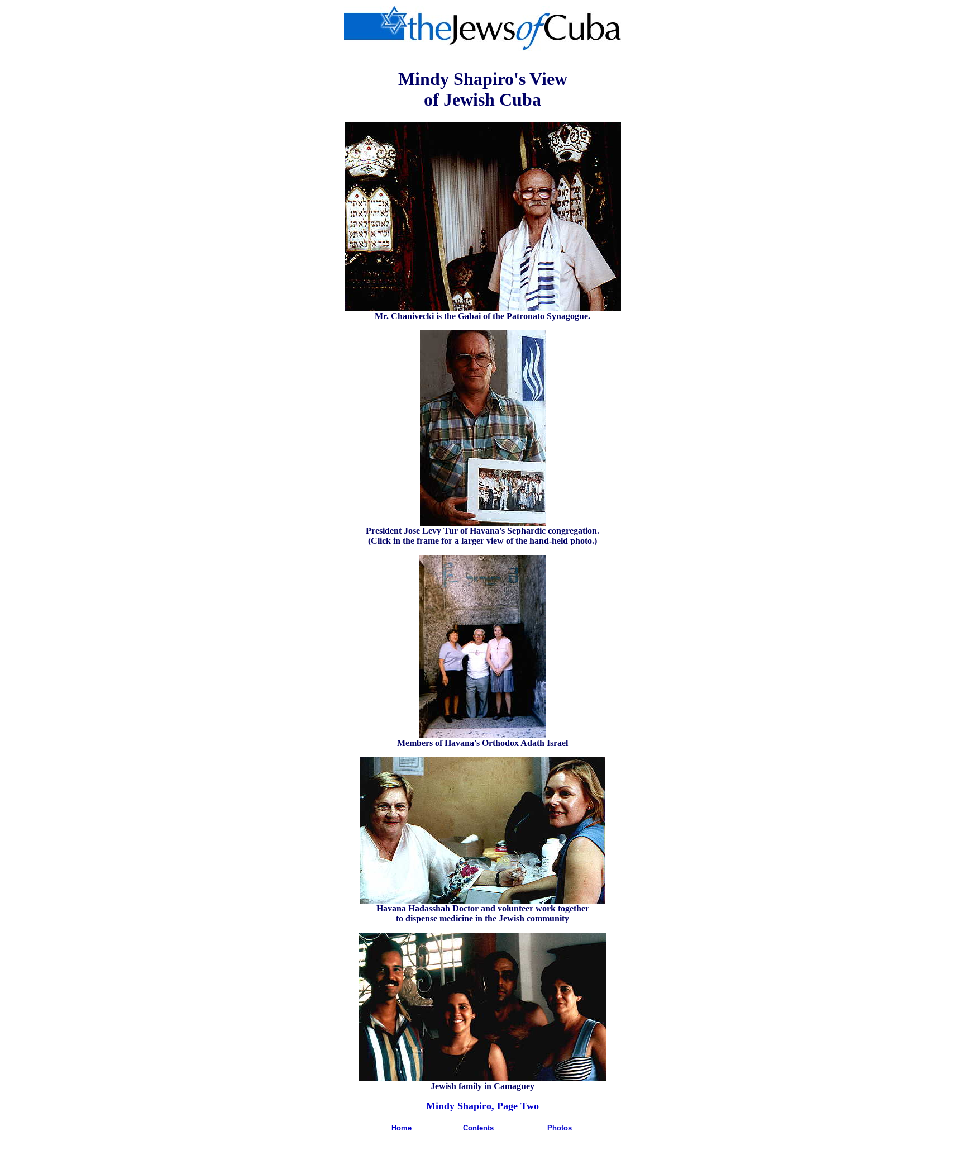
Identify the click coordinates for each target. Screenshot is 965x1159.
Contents (478, 1128)
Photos (559, 1128)
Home (401, 1128)
